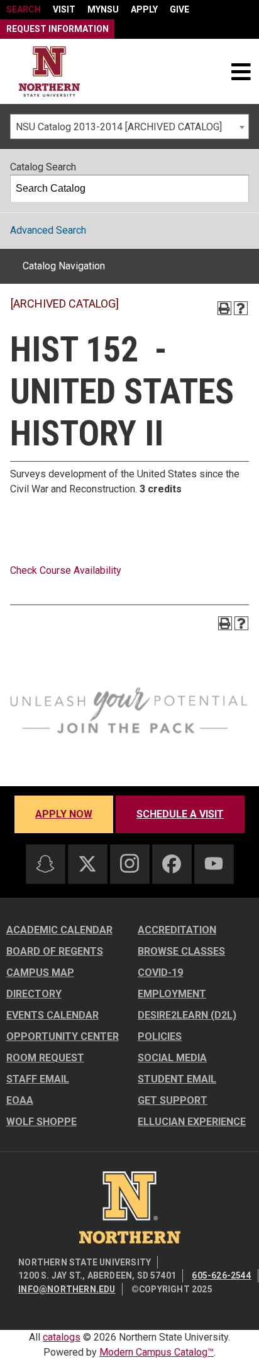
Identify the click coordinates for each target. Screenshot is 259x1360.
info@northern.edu (66, 1289)
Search (23, 9)
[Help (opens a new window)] (241, 308)
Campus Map (40, 972)
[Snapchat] (45, 863)
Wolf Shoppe (41, 1122)
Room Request (45, 1058)
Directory (34, 994)
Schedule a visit (180, 814)
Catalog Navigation (64, 266)
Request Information (57, 29)
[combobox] (129, 126)
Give (179, 9)
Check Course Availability (65, 570)
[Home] (49, 72)
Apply (144, 9)
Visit (64, 9)
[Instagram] (129, 863)
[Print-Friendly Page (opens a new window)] (224, 308)
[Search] (236, 188)
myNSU (103, 9)
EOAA (19, 1100)
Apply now (63, 814)
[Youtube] (213, 863)
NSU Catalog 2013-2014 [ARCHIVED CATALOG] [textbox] (119, 127)
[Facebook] (171, 863)
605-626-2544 (221, 1275)
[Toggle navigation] (241, 71)
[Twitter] (87, 863)
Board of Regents (54, 951)
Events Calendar (52, 1015)
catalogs (61, 1337)
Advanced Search (48, 230)
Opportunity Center (62, 1036)
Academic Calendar (59, 930)
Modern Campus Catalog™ (156, 1352)
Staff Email (37, 1079)
